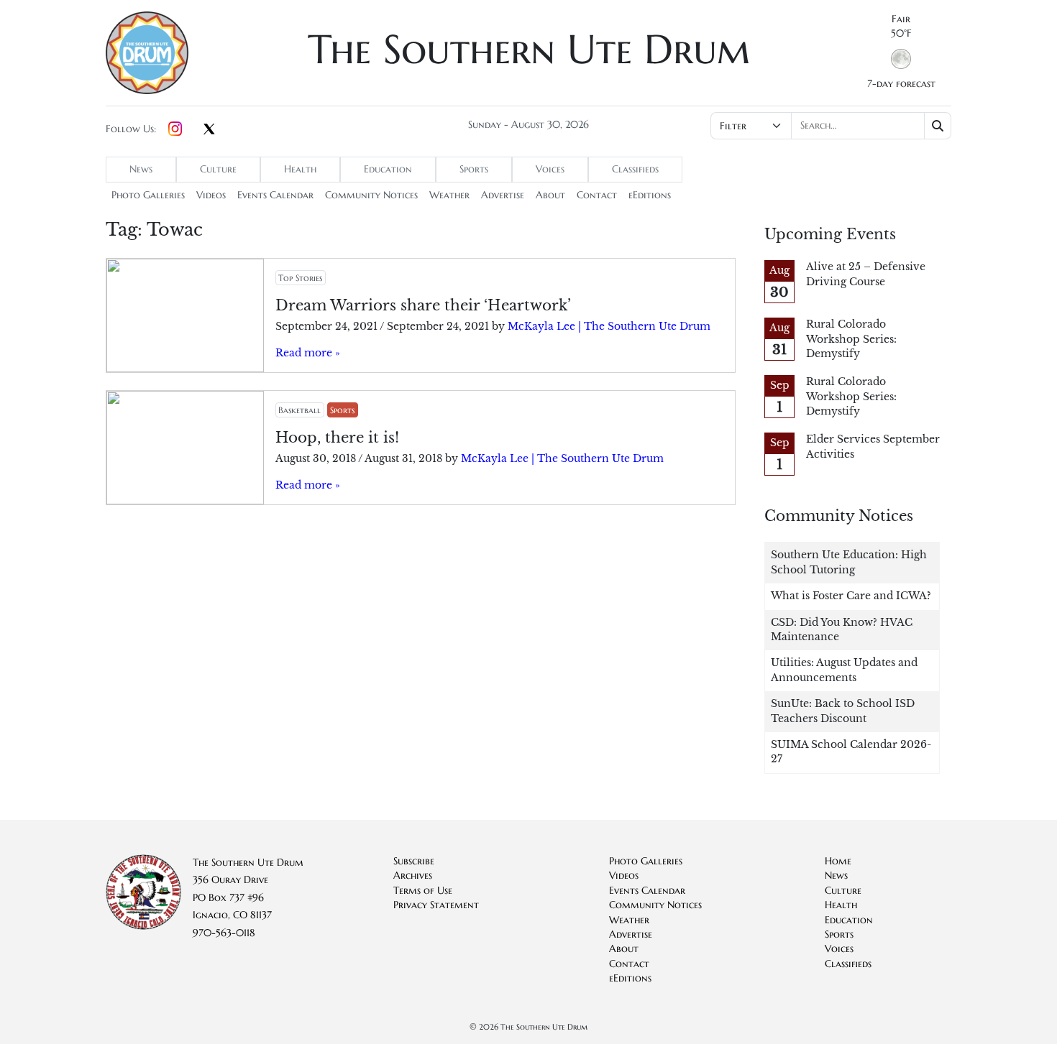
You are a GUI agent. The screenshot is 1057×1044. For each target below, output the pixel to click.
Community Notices (371, 195)
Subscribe (413, 861)
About (550, 195)
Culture (218, 169)
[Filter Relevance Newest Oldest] (829, 125)
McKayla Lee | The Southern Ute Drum (609, 326)
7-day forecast (901, 84)
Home (838, 861)
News (140, 169)
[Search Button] (938, 125)
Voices (550, 169)
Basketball (299, 410)
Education (388, 169)
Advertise (502, 195)
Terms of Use (422, 890)
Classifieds (635, 169)
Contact (597, 195)
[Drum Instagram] (175, 129)
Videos (211, 195)
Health (300, 169)
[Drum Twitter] (209, 130)
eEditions (649, 195)
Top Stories (300, 277)
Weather (449, 195)
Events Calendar (275, 195)
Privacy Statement (436, 905)
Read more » (307, 353)
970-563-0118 (224, 933)
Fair (901, 19)
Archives (412, 875)
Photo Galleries (148, 195)
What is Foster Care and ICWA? (851, 596)
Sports (473, 169)
